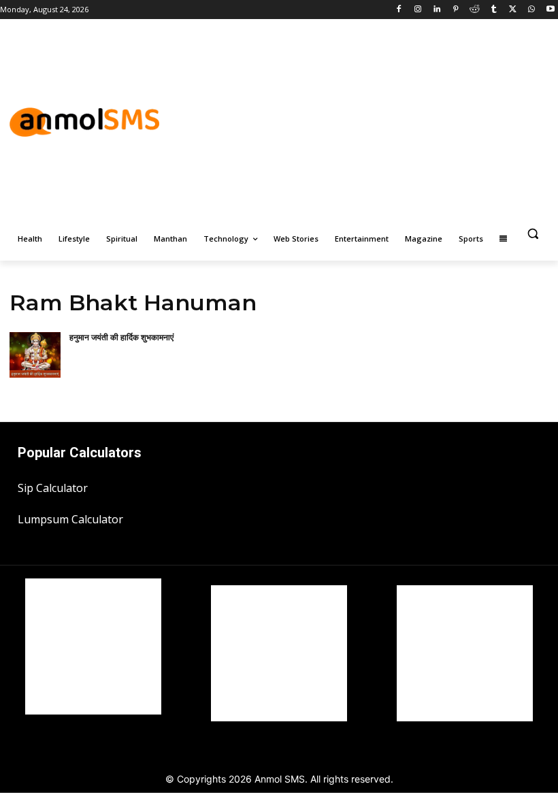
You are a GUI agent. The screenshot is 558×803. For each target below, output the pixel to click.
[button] (532, 234)
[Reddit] (474, 10)
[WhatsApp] (531, 10)
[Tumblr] (494, 10)
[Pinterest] (455, 10)
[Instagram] (418, 10)
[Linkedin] (436, 10)
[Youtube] (550, 10)
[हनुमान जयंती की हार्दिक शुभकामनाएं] (35, 355)
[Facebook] (399, 10)
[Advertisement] (394, 120)
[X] (513, 10)
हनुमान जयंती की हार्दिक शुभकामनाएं (121, 337)
